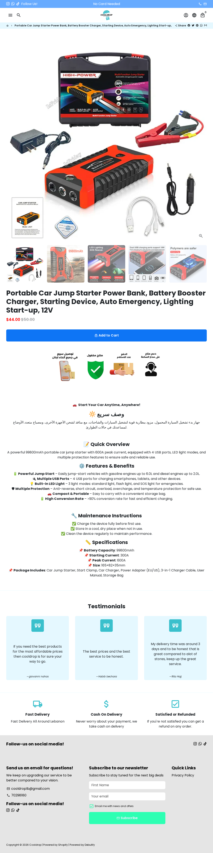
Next (201, 141)
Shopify (63, 845)
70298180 (16, 795)
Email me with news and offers (114, 806)
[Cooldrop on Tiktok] (18, 3)
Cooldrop (35, 845)
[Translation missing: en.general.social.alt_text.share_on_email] (205, 25)
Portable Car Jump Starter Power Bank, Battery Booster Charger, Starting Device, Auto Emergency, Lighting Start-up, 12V (96, 25)
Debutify (90, 845)
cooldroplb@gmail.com (28, 788)
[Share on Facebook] (189, 25)
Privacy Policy (183, 775)
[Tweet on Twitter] (193, 25)
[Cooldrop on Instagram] (8, 3)
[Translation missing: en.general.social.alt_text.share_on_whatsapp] (201, 25)
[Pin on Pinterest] (197, 25)
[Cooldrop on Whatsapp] (13, 3)
